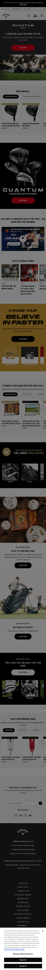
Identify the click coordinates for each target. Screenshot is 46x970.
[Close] (42, 931)
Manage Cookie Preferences (23, 954)
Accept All (23, 966)
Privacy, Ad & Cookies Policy (14, 949)
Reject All (23, 960)
